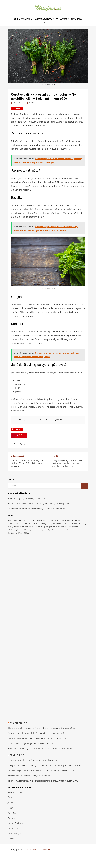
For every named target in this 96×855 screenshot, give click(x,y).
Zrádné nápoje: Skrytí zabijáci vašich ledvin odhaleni (30, 743)
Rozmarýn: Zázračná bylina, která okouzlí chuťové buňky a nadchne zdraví (40, 748)
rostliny (75, 526)
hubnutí (78, 520)
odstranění (66, 523)
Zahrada (11, 818)
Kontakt (47, 849)
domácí (50, 520)
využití (39, 530)
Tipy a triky (76, 19)
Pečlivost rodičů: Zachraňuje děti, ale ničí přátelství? (30, 775)
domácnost (41, 520)
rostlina (68, 526)
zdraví (68, 530)
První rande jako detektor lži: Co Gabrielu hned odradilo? (32, 760)
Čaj (9, 533)
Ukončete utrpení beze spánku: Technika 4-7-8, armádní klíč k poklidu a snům (41, 770)
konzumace (28, 523)
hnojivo (70, 520)
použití (40, 526)
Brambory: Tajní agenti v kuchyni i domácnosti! (28, 498)
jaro (16, 523)
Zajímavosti (62, 19)
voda (34, 530)
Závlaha (11, 838)
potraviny (33, 526)
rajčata (61, 526)
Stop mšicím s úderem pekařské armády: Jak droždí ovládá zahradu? (37, 508)
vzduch (46, 530)
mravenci (57, 523)
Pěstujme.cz (32, 849)
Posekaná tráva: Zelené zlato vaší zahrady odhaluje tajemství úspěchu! (38, 503)
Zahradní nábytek (15, 823)
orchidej (75, 523)
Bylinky (22, 444)
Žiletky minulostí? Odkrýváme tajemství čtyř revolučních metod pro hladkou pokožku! (45, 765)
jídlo (20, 523)
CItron (33, 520)
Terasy (10, 808)
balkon (10, 520)
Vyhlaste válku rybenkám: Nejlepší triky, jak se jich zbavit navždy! (36, 733)
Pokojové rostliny (21, 526)
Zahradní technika (16, 828)
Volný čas (12, 813)
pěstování (53, 526)
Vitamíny (27, 530)
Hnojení (63, 520)
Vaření (20, 530)
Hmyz (56, 520)
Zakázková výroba (15, 833)
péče (46, 526)
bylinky (26, 520)
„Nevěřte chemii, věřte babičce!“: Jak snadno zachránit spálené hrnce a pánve (41, 728)
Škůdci (27, 533)
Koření (36, 523)
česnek (14, 533)
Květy (50, 523)
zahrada (54, 530)
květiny (43, 523)
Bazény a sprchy (15, 792)
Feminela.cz (17, 755)
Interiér (10, 523)
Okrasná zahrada (43, 19)
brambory (18, 520)
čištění (20, 533)
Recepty (48, 22)
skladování (12, 530)
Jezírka (10, 802)
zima (82, 530)
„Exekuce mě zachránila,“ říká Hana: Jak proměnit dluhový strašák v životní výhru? (43, 781)
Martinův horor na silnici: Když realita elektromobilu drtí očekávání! (37, 738)
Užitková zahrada (23, 19)
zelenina (75, 530)
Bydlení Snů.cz (18, 723)
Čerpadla (12, 797)
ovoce (10, 526)
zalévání (61, 530)
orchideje (83, 523)
